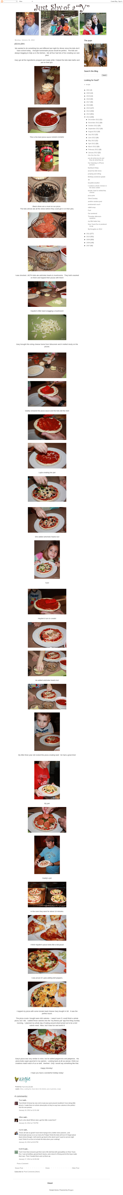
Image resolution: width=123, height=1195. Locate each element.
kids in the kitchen (40, 1089)
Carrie (21, 1130)
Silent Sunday (93, 198)
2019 (88, 96)
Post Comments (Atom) (32, 1172)
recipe (59, 1089)
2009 (88, 239)
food (33, 1089)
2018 (88, 99)
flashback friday (93, 168)
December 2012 (94, 119)
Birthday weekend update (96, 177)
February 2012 (93, 149)
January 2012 (93, 152)
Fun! (89, 210)
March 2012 (92, 146)
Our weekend (92, 213)
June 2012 (92, 137)
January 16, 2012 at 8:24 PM (28, 1142)
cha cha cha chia (93, 155)
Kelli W (21, 1149)
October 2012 (93, 125)
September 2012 (94, 128)
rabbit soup (92, 207)
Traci (20, 1100)
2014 (88, 111)
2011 (88, 233)
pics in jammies (51, 1089)
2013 (88, 114)
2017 (88, 102)
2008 (88, 242)
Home (47, 1168)
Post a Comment (22, 1163)
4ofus (21, 1089)
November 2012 (94, 122)
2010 (88, 236)
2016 (88, 105)
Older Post (75, 1168)
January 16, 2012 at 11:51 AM (29, 1110)
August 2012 (92, 131)
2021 (88, 90)
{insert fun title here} (94, 171)
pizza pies (91, 195)
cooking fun (27, 1089)
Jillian (21, 1117)
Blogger (70, 1190)
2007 (88, 245)
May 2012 (91, 140)
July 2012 (91, 134)
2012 (88, 117)
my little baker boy (94, 221)
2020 (88, 93)
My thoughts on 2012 (95, 229)
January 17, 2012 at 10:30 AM (29, 1159)
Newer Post (19, 1168)
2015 (88, 108)
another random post (95, 201)
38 (89, 180)
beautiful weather (94, 183)
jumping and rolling (94, 174)
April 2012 (92, 143)
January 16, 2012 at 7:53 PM (28, 1123)
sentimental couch (94, 204)
